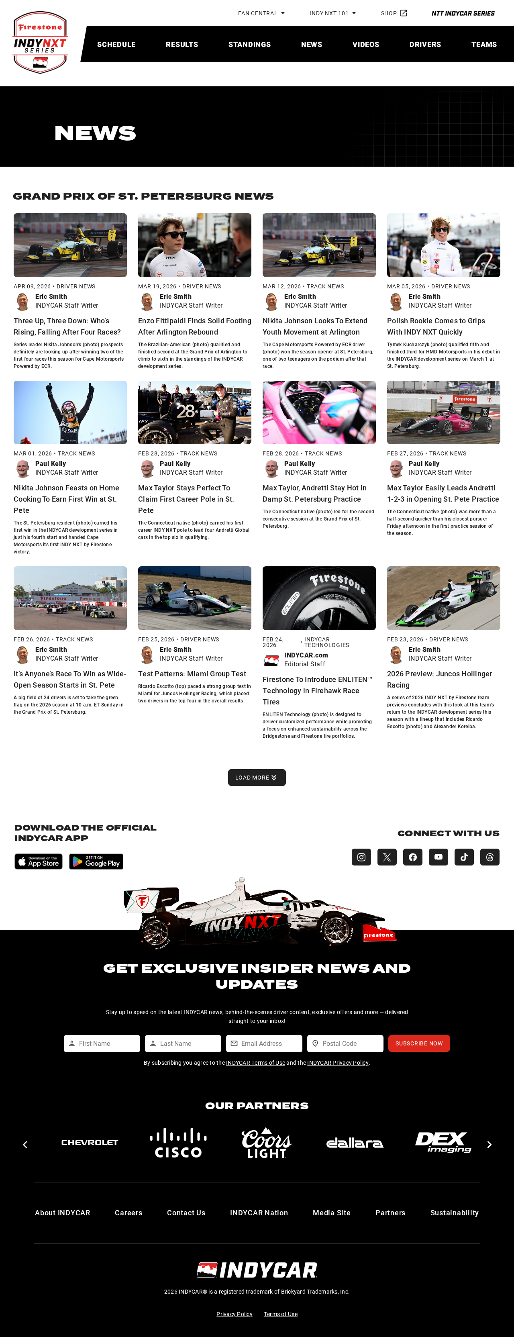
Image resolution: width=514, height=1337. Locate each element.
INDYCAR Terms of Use (255, 1062)
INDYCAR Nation (259, 1212)
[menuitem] (116, 44)
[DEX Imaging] (443, 1142)
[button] (24, 1144)
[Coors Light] (266, 1142)
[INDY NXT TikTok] (464, 857)
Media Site (332, 1212)
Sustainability (454, 1212)
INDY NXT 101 (329, 13)
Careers (128, 1212)
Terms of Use (281, 1314)
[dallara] (355, 1142)
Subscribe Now (419, 1043)
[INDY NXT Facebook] (412, 857)
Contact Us (186, 1212)
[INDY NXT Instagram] (361, 857)
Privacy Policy (234, 1314)
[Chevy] (90, 1142)
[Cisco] (178, 1142)
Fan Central (257, 13)
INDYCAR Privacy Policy (338, 1062)
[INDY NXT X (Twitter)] (387, 857)
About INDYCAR (62, 1212)
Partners (390, 1212)
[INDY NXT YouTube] (438, 857)
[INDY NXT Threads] (490, 857)
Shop (389, 13)
